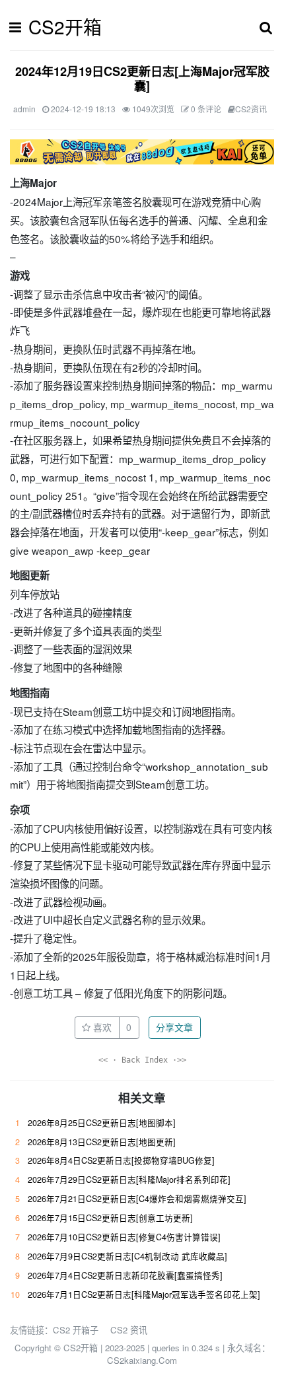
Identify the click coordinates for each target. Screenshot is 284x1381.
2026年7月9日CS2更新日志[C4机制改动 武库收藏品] (127, 1256)
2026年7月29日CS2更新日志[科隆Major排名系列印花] (129, 1180)
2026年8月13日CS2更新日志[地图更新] (102, 1142)
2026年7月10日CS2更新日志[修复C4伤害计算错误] (124, 1237)
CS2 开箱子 (75, 1330)
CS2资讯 (251, 108)
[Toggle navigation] (18, 27)
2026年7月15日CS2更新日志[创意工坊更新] (110, 1218)
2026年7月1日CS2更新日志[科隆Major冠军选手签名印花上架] (144, 1294)
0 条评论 (206, 108)
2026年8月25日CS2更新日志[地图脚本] (102, 1123)
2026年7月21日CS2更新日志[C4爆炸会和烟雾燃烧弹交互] (137, 1199)
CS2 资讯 (128, 1330)
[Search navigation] (266, 27)
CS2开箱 (65, 26)
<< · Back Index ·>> (142, 1060)
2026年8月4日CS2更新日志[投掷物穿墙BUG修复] (121, 1160)
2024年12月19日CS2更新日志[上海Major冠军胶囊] (142, 78)
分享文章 (174, 1027)
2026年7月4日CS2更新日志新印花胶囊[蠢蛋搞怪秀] (125, 1275)
